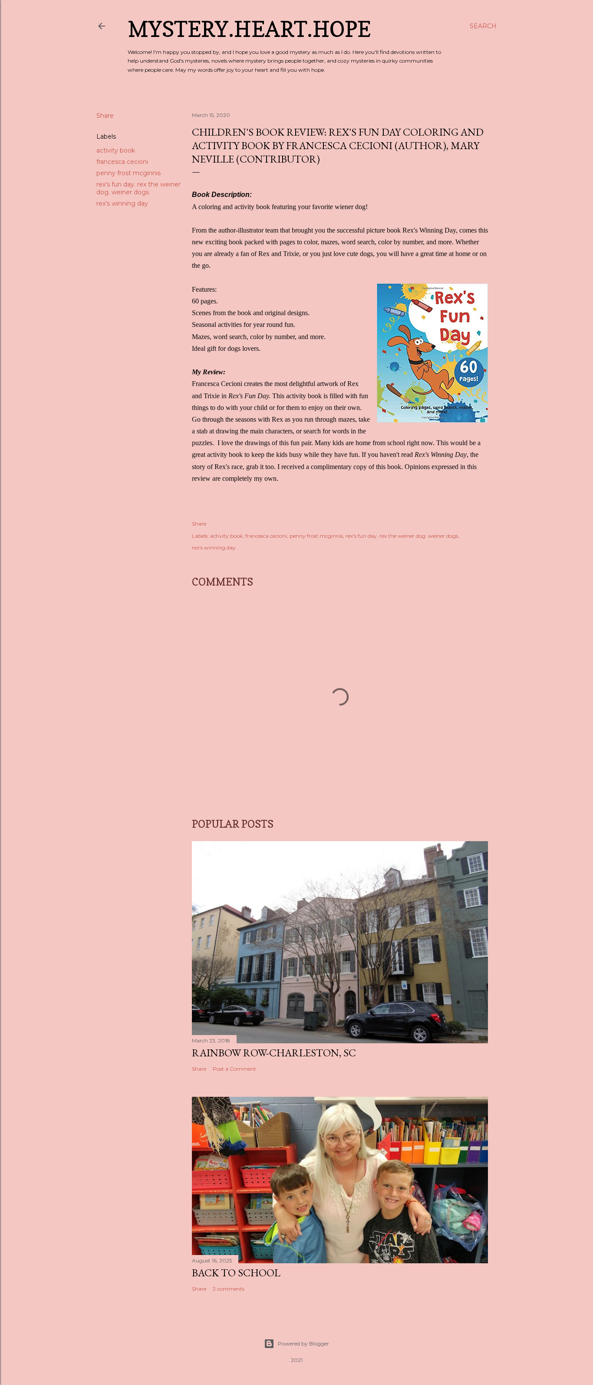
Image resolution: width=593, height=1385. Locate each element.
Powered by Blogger (303, 1343)
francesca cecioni (122, 162)
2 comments (228, 1288)
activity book (115, 150)
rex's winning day (122, 203)
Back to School (236, 1272)
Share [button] (105, 116)
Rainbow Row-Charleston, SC (274, 1052)
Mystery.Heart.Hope (249, 29)
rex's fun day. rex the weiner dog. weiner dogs (138, 188)
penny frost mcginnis (128, 173)
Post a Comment (234, 1068)
